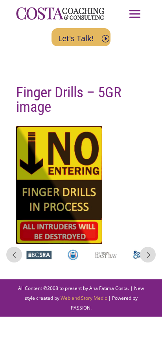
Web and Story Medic (84, 298)
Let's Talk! (76, 38)
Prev (14, 254)
